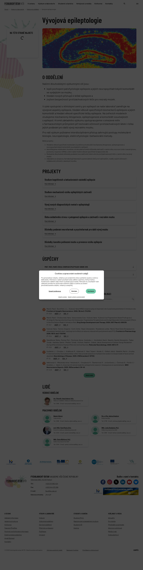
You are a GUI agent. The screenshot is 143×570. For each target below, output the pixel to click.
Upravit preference (55, 291)
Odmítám (74, 291)
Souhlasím (91, 291)
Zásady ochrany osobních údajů (76, 297)
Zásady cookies (62, 297)
